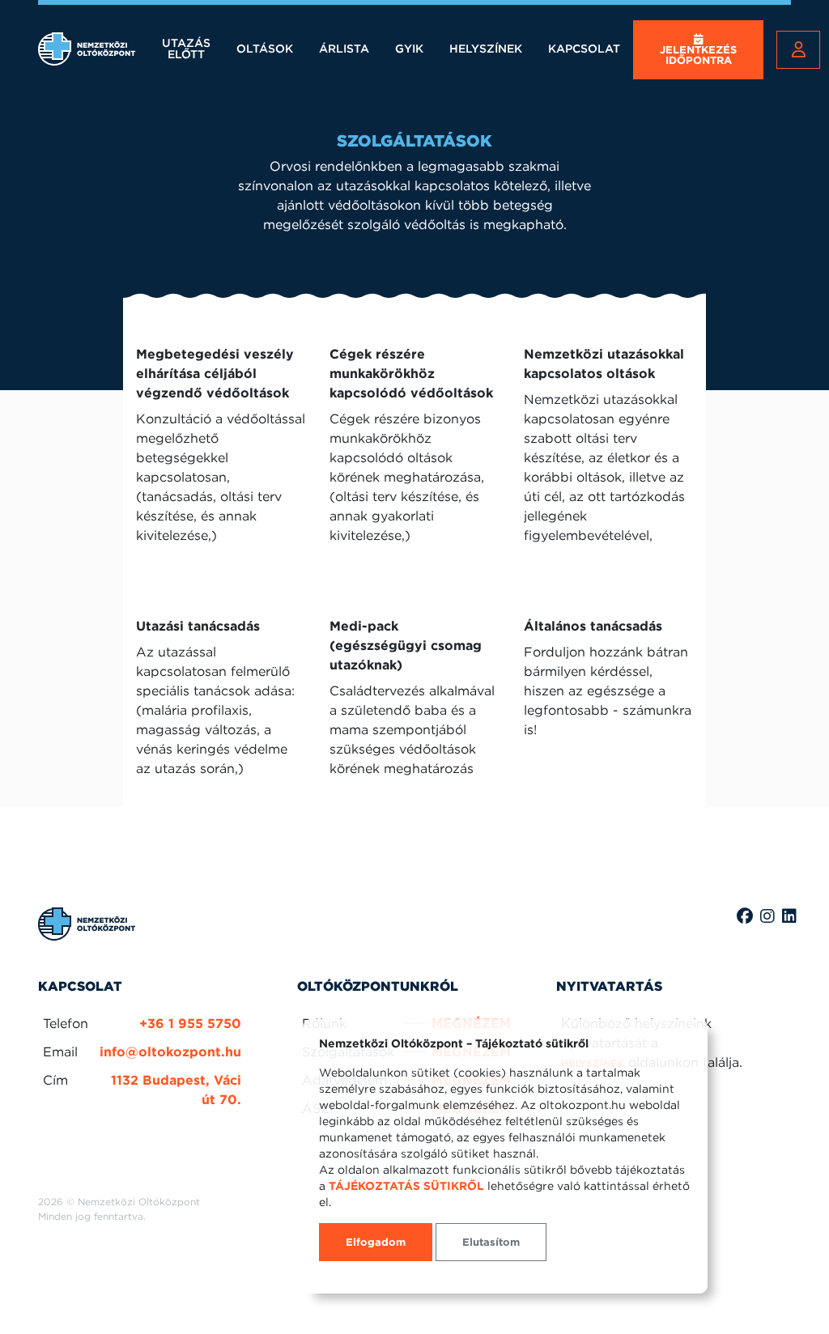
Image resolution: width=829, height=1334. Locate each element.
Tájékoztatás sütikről (406, 1185)
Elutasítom (491, 1242)
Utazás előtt (186, 48)
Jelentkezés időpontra (698, 55)
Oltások (264, 48)
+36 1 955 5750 (190, 1023)
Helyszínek (485, 48)
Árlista (344, 48)
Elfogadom (376, 1242)
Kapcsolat (584, 48)
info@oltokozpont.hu (170, 1052)
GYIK (409, 48)
